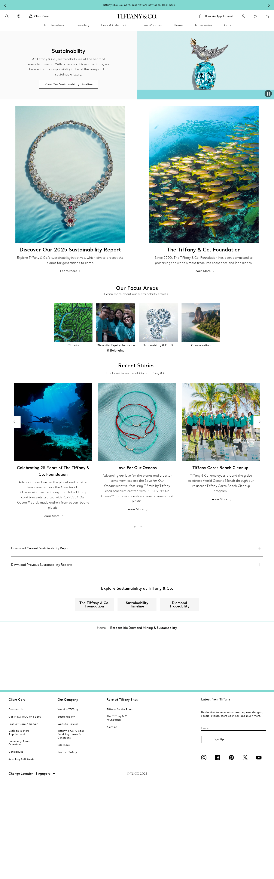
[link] (19, 16)
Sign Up (218, 739)
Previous (15, 422)
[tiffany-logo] (136, 16)
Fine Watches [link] (151, 25)
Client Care (17, 700)
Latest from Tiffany (215, 699)
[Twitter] (245, 757)
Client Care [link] (41, 16)
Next (259, 422)
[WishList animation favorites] (255, 16)
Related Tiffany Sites (122, 700)
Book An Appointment (219, 16)
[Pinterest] (232, 757)
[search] (7, 16)
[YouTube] (259, 757)
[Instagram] (204, 757)
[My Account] (243, 16)
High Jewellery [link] (53, 25)
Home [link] (178, 25)
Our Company (68, 700)
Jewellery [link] (82, 25)
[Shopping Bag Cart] (267, 16)
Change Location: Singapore (30, 774)
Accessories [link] (203, 25)
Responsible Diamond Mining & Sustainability (143, 628)
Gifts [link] (227, 25)
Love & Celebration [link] (115, 25)
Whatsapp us (170, 4)
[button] (7, 16)
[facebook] (218, 757)
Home (101, 628)
